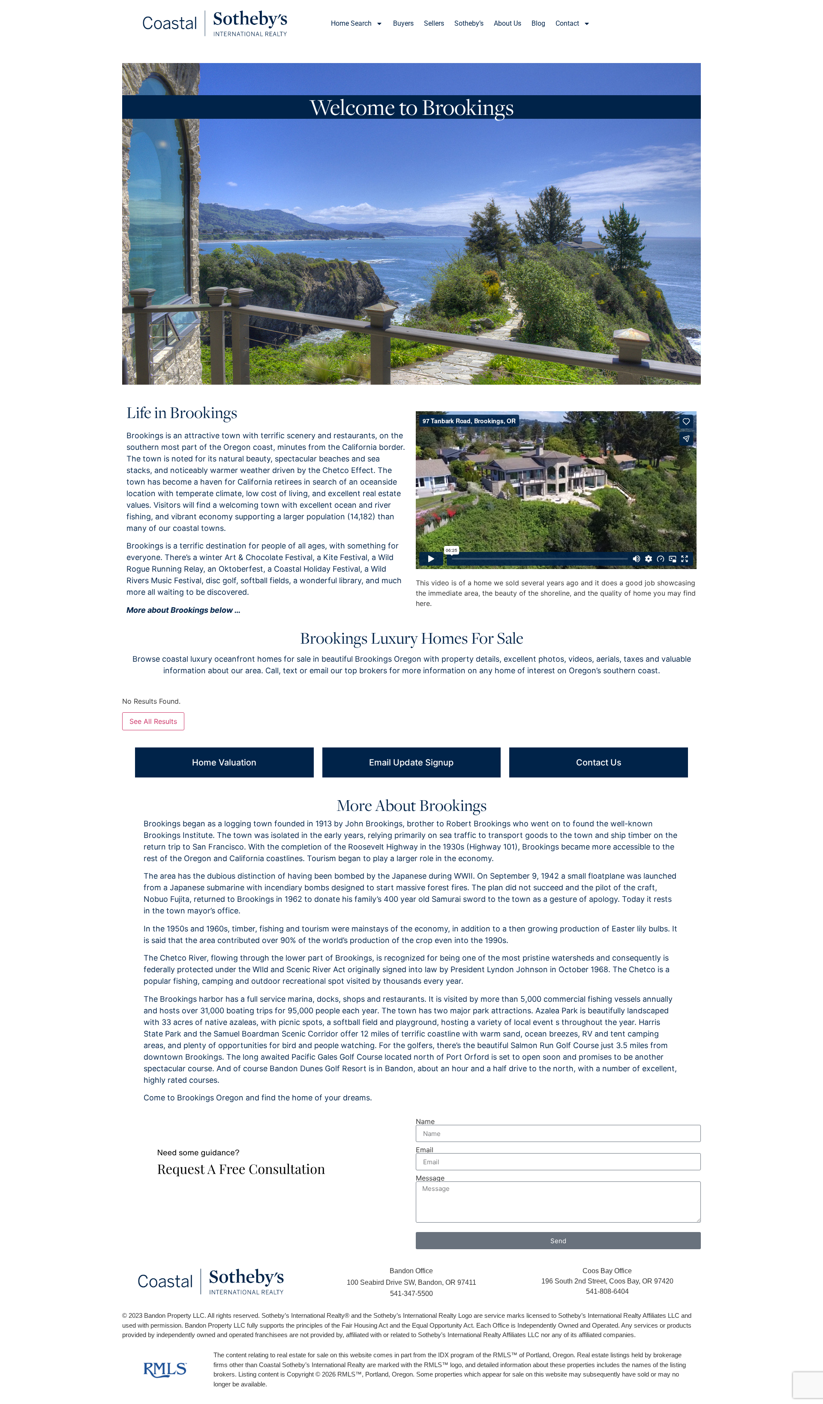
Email (424, 1149)
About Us (507, 23)
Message (430, 1178)
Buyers (403, 23)
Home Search (351, 23)
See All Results (153, 721)
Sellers (434, 23)
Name (425, 1121)
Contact (567, 23)
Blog (538, 23)
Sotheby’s (469, 23)
